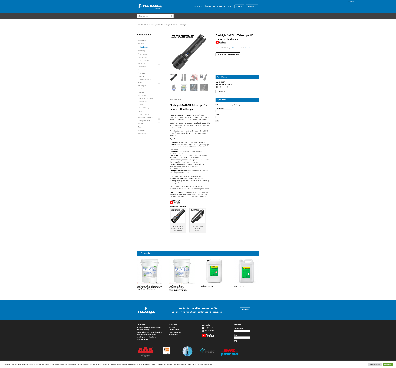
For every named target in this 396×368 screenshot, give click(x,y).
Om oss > (172, 327)
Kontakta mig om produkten (228, 54)
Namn (217, 114)
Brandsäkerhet (142, 57)
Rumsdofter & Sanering (145, 117)
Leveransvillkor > (174, 329)
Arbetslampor (145, 25)
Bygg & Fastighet (143, 60)
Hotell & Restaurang (144, 79)
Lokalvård (141, 105)
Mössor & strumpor (144, 108)
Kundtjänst (221, 6)
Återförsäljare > (174, 334)
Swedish (352, 1)
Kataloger (141, 92)
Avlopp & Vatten (143, 54)
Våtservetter (142, 133)
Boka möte (221, 91)
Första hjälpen (142, 70)
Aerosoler (141, 43)
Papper (140, 111)
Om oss (229, 6)
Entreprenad (142, 63)
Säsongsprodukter (144, 120)
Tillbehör (140, 124)
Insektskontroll (142, 89)
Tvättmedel (141, 130)
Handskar (141, 76)
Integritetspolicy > (175, 332)
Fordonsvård (142, 66)
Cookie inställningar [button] (374, 364)
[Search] (171, 16)
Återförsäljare (210, 6)
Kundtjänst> (173, 325)
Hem (138, 25)
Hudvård (141, 82)
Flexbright (247, 48)
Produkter (197, 6)
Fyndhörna (141, 73)
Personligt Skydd (143, 114)
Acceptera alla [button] (388, 364)
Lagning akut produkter (145, 98)
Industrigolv (142, 86)
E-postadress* (220, 108)
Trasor (140, 127)
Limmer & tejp (142, 101)
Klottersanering (143, 95)
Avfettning (141, 51)
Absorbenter (142, 40)
